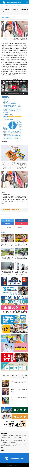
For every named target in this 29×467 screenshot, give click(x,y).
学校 (2, 447)
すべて (2, 435)
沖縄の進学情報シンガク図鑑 (11, 465)
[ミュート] (23, 93)
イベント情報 (7, 444)
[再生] (3, 93)
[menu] (27, 2)
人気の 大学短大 (14, 376)
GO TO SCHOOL (17, 440)
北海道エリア (7, 435)
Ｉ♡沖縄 (3, 449)
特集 (9, 442)
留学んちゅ (13, 442)
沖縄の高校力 (5, 442)
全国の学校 (13, 444)
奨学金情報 (18, 444)
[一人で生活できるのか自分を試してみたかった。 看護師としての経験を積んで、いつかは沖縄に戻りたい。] (21, 227)
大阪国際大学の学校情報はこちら (12, 210)
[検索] (24, 2)
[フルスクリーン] (25, 93)
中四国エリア (10, 437)
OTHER (2, 445)
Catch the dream (9, 440)
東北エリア (13, 435)
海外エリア (3, 439)
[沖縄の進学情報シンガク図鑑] (11, 2)
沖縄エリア (21, 437)
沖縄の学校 (24, 444)
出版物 (2, 450)
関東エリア (18, 435)
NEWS (2, 444)
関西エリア (4, 437)
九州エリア (16, 437)
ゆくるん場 (23, 440)
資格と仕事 (14, 445)
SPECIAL (3, 440)
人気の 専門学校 (23, 376)
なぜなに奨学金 (8, 445)
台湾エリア (9, 439)
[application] (14, 87)
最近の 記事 (5, 375)
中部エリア (24, 435)
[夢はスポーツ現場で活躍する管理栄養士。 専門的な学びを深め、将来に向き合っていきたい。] (7, 227)
